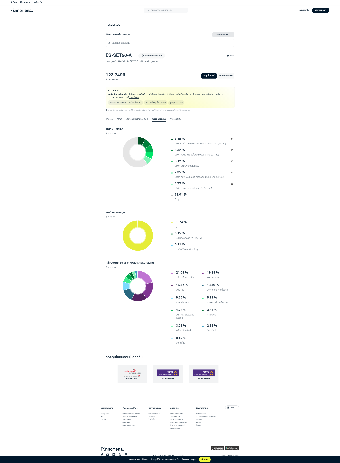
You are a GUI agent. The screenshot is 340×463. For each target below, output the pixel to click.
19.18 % (213, 272)
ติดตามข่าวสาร (226, 76)
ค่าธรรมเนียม (175, 119)
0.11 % (180, 244)
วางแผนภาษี (222, 35)
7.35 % (180, 172)
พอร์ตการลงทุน (159, 119)
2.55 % (212, 325)
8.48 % (180, 139)
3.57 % (212, 310)
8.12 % (180, 161)
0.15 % (180, 233)
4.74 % (181, 310)
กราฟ (119, 119)
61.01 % (181, 194)
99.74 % (181, 222)
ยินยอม (204, 459)
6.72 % (180, 183)
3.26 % (181, 325)
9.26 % (181, 297)
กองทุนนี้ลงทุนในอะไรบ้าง (156, 103)
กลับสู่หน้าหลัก (113, 25)
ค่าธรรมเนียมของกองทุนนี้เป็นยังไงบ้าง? (125, 103)
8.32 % (180, 150)
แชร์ (232, 56)
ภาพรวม (109, 119)
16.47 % (182, 285)
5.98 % (212, 297)
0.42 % (181, 338)
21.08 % (182, 272)
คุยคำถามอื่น (177, 103)
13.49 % (213, 285)
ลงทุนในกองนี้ (209, 76)
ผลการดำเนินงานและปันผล (137, 119)
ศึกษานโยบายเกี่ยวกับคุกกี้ (186, 459)
